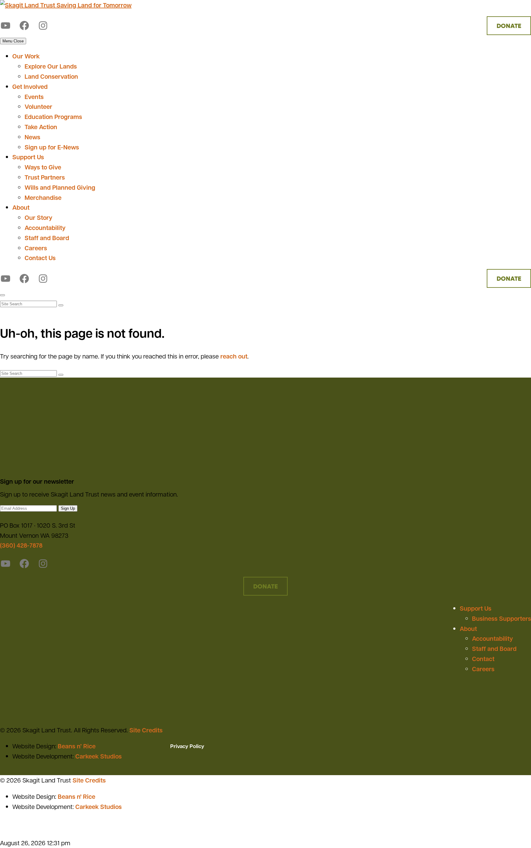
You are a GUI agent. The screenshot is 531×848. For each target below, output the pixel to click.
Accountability (45, 227)
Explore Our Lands (51, 66)
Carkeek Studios (98, 756)
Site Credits (146, 730)
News (32, 137)
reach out (233, 356)
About (21, 207)
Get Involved (30, 86)
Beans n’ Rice (77, 746)
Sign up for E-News (52, 147)
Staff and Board (47, 237)
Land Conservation (51, 76)
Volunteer (38, 106)
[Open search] (2, 295)
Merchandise (43, 197)
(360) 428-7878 (21, 545)
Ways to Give (43, 167)
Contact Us (40, 257)
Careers (36, 248)
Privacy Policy (187, 746)
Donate (509, 25)
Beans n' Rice (76, 796)
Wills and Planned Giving (60, 187)
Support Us (28, 157)
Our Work (26, 56)
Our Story (38, 217)
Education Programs (53, 116)
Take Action (41, 126)
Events (34, 96)
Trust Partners (45, 177)
